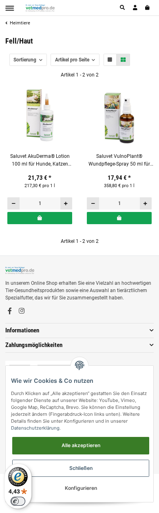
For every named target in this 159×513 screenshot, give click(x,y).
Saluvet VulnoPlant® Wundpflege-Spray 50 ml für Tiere (119, 160)
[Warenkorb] (147, 8)
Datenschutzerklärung (35, 428)
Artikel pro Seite (72, 60)
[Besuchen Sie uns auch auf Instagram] (21, 311)
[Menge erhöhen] (66, 203)
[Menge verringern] (13, 203)
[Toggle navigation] (9, 8)
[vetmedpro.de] (40, 8)
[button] (122, 7)
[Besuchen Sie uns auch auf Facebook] (9, 311)
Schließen (81, 468)
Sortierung (24, 60)
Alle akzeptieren (81, 445)
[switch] (18, 501)
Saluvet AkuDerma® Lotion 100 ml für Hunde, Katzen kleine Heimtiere (40, 160)
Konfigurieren (81, 488)
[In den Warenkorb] (39, 218)
